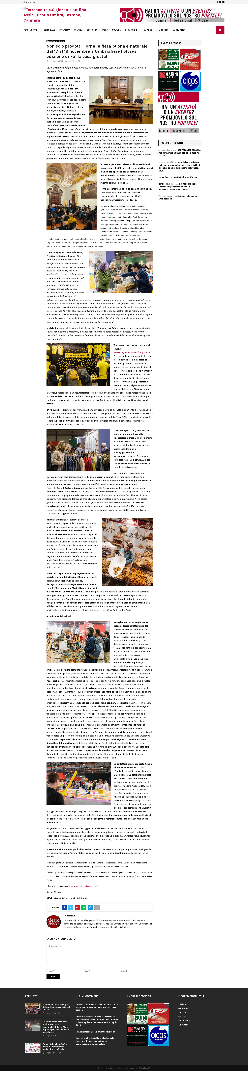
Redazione (53, 61)
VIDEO (148, 30)
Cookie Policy (184, 1020)
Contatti (182, 1012)
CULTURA (116, 30)
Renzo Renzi (164, 177)
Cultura (61, 41)
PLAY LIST (179, 30)
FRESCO (164, 30)
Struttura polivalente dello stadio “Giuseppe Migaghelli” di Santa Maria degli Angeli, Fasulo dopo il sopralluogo (56, 1026)
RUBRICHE (131, 30)
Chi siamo (182, 1004)
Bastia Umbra (52, 41)
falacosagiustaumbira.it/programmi (132, 352)
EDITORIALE (49, 30)
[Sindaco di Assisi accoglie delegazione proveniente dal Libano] (32, 1008)
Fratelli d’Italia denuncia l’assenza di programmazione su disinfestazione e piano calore (177, 187)
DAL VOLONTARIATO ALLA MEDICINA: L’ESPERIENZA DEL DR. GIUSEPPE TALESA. (179, 153)
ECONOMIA (92, 30)
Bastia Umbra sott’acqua (185, 177)
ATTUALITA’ (64, 30)
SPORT (104, 30)
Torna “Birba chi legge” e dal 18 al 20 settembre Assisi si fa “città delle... (55, 1046)
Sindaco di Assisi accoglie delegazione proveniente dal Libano (56, 1007)
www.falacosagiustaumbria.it (85, 886)
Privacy (181, 1016)
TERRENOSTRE (30, 30)
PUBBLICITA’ (183, 1025)
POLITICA (78, 30)
